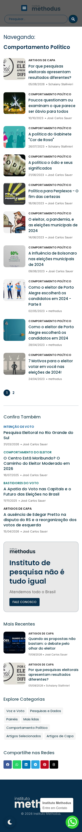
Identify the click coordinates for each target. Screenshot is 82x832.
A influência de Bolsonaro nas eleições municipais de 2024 (52, 259)
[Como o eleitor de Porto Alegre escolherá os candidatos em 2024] (14, 330)
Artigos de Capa (41, 60)
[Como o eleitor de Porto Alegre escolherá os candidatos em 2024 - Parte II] (14, 290)
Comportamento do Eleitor (27, 452)
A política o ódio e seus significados (50, 165)
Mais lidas (31, 719)
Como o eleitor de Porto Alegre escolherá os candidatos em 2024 (51, 332)
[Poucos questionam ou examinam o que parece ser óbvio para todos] (14, 103)
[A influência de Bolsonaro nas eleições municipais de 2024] (14, 256)
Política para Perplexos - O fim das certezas (53, 193)
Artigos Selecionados (23, 736)
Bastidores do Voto (21, 483)
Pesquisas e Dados (45, 711)
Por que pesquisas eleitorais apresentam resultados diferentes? (49, 72)
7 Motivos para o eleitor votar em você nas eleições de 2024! (50, 366)
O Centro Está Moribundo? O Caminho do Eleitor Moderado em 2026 (36, 463)
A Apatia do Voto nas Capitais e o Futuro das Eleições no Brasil (37, 491)
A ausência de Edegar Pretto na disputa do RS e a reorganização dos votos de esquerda (40, 520)
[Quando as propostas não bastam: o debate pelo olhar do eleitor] (14, 642)
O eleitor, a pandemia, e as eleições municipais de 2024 (53, 225)
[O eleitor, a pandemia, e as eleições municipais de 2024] (14, 222)
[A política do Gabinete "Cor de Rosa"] (14, 137)
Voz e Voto (15, 711)
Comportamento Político (49, 94)
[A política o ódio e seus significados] (14, 165)
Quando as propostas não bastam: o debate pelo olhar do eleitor (52, 643)
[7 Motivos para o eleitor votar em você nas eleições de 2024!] (14, 364)
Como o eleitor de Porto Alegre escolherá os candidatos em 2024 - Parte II (51, 296)
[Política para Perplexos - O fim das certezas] (14, 194)
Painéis (12, 719)
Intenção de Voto (18, 427)
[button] (24, 8)
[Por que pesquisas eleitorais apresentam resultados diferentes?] (14, 69)
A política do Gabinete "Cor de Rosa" (50, 137)
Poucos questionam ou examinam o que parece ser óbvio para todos (51, 105)
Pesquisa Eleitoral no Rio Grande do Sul (38, 435)
